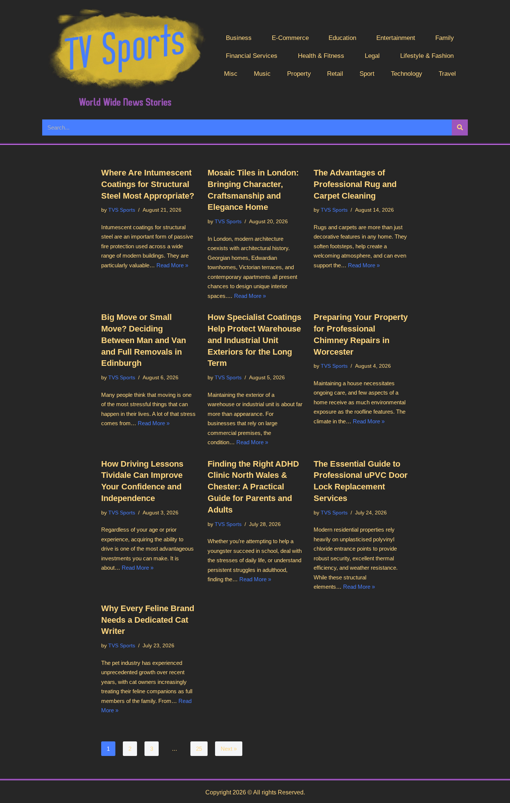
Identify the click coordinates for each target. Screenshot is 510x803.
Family (444, 37)
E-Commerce (290, 37)
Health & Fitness (321, 55)
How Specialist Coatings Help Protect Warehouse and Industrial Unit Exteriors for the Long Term (254, 340)
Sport (367, 73)
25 (199, 749)
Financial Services (251, 55)
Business (239, 37)
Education (342, 37)
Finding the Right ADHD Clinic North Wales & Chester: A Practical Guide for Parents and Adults (253, 486)
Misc (230, 73)
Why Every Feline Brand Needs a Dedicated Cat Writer (147, 620)
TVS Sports (121, 210)
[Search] (460, 127)
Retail (335, 73)
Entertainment (395, 37)
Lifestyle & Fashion (427, 55)
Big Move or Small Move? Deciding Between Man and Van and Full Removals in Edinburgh (143, 340)
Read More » (172, 265)
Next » (229, 749)
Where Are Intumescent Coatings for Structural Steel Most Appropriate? (147, 184)
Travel (447, 73)
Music (262, 73)
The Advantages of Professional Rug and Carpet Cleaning (355, 184)
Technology (406, 73)
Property (299, 73)
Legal (372, 55)
